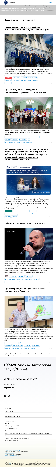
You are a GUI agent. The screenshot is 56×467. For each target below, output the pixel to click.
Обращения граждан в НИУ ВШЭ (13, 426)
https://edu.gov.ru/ (9, 452)
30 (13, 356)
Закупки (7, 423)
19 (5, 356)
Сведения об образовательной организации (15, 435)
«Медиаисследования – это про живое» (25, 223)
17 (46, 353)
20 (8, 356)
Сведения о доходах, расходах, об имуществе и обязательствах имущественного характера (27, 433)
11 (30, 353)
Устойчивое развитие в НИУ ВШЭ (13, 416)
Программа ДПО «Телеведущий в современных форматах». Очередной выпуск (27, 91)
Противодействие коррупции (12, 431)
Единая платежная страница (11, 440)
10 (28, 353)
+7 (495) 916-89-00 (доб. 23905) (20, 379)
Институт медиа (34, 10)
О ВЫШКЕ (8, 409)
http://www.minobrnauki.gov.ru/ (12, 450)
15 (41, 353)
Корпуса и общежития (10, 421)
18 (49, 353)
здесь (34, 462)
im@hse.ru (9, 387)
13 (36, 353)
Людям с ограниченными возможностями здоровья (17, 438)
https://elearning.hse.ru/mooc (12, 455)
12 (33, 353)
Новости (42, 10)
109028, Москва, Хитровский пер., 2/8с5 (27, 366)
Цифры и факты (9, 411)
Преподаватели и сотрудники (12, 418)
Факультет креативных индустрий (20, 10)
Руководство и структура (11, 413)
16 (43, 353)
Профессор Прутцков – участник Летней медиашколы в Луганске (25, 290)
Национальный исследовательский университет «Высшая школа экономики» (21, 8)
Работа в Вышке (9, 443)
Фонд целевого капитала (11, 428)
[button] (25, 407)
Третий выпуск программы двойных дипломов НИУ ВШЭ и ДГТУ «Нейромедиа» (27, 28)
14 (38, 353)
